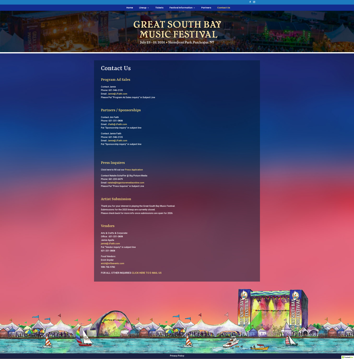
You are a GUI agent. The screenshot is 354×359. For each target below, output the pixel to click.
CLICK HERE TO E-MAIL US (147, 272)
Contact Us (223, 8)
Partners (206, 8)
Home (129, 8)
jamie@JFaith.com (110, 243)
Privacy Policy (177, 355)
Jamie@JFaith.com (117, 93)
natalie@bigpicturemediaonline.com (126, 182)
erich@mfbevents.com (112, 263)
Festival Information (181, 8)
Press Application (134, 169)
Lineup (142, 8)
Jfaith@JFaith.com (117, 124)
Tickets (159, 8)
